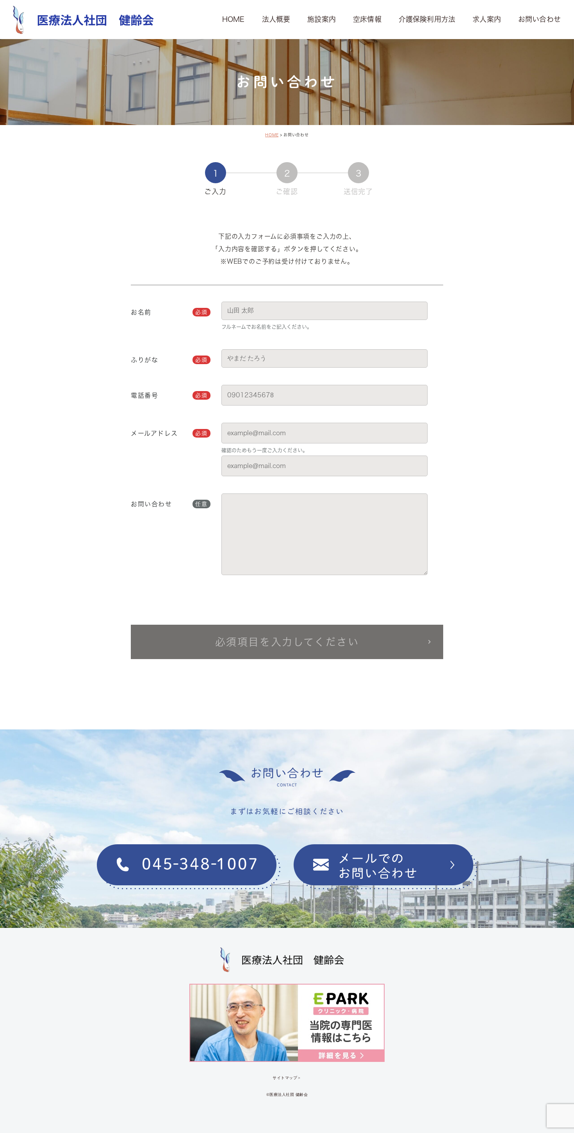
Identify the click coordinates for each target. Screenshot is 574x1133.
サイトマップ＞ (287, 1077)
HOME (271, 135)
